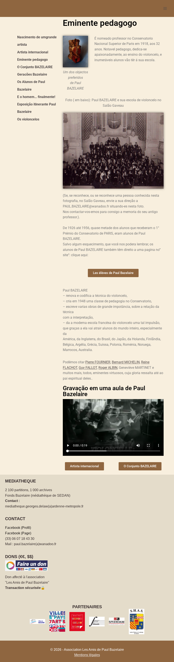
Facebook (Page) (18, 533)
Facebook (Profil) (18, 527)
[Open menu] (165, 8)
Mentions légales (87, 655)
